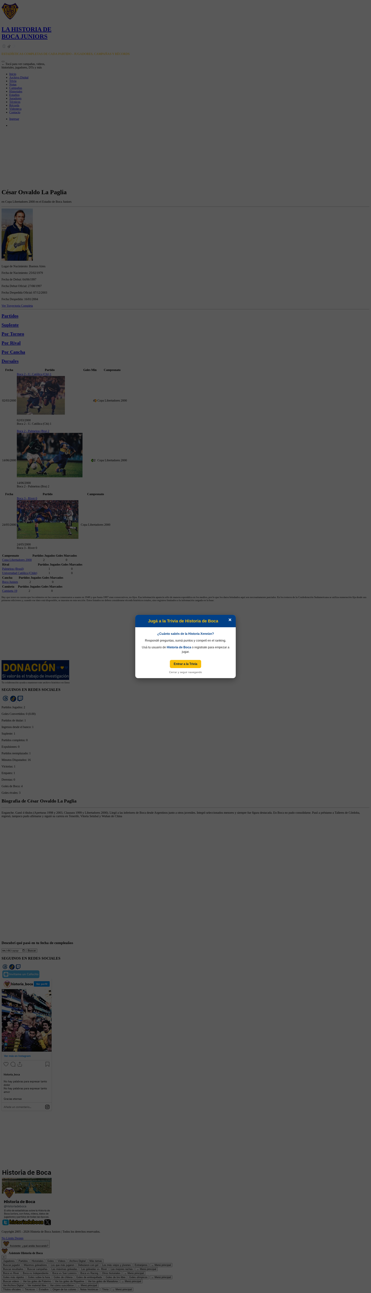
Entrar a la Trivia (185, 664)
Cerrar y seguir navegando (185, 672)
